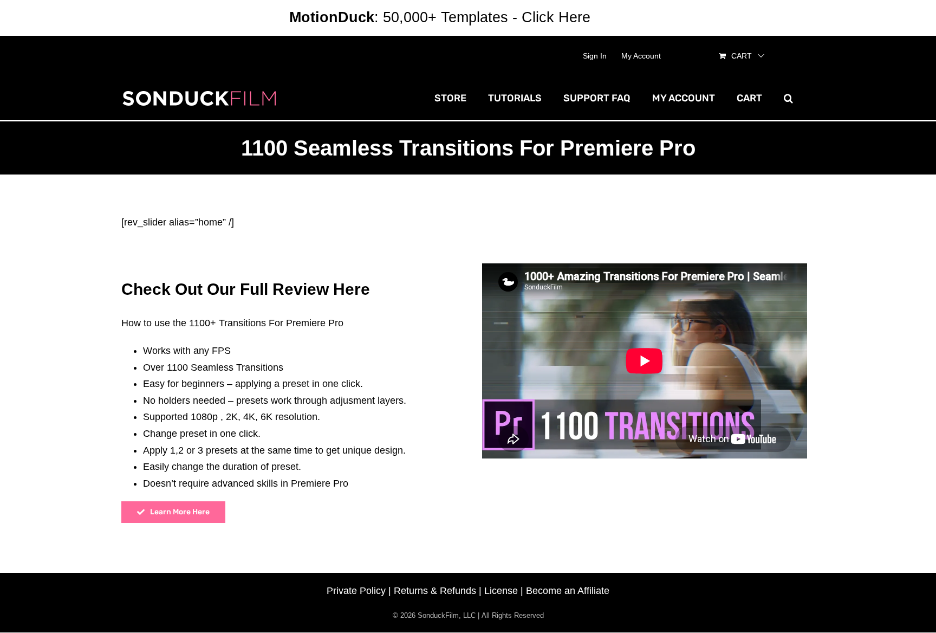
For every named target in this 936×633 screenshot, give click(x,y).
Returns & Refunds (435, 590)
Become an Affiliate (567, 590)
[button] (788, 98)
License (501, 590)
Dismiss (621, 17)
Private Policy (356, 590)
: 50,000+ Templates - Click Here (439, 17)
